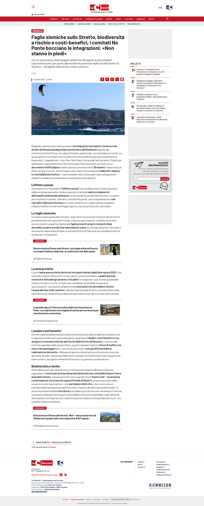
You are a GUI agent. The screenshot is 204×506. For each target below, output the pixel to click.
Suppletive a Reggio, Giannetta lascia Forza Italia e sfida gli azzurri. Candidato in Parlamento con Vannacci (151, 84)
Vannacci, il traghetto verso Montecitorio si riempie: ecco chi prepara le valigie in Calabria (150, 71)
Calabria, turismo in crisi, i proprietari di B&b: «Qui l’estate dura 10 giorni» (151, 96)
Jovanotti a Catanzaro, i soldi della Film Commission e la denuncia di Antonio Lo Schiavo (151, 119)
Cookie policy (96, 499)
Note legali (105, 499)
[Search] (167, 19)
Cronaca (52, 447)
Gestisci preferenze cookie (121, 499)
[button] (102, 79)
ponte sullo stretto (61, 442)
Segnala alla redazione (77, 499)
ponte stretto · (43, 442)
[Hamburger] (32, 7)
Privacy (88, 499)
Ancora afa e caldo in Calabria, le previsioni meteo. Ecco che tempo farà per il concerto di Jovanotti (150, 108)
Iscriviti (165, 179)
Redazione (66, 499)
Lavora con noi (135, 499)
